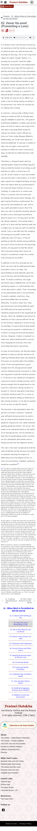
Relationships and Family (11, 764)
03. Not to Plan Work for (20, 630)
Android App (5, 782)
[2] (18, 464)
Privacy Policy (25, 824)
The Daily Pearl (7, 799)
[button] (32, 2)
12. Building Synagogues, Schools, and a (20, 689)
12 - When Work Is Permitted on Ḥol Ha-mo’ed (19, 17)
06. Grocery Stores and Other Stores (20, 649)
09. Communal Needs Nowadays (20, 668)
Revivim (4, 752)
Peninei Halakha (18, 2)
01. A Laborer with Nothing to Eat (20, 616)
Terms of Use (11, 824)
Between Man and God (10, 770)
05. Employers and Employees (20, 643)
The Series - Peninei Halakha (12, 741)
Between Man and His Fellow (12, 761)
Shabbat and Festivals (9, 773)
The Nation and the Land (10, 767)
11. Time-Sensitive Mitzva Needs (20, 682)
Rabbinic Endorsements (10, 749)
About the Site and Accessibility (13, 744)
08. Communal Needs (20, 662)
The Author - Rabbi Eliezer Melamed (15, 738)
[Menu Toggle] (5, 2)
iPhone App (5, 784)
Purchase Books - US (9, 790)
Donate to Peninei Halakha (11, 747)
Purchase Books (7, 787)
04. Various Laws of (20, 637)
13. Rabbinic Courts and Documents (20, 696)
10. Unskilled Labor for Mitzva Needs (20, 675)
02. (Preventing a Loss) (20, 623)
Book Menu (9, 6)
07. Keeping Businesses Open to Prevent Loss (20, 656)
